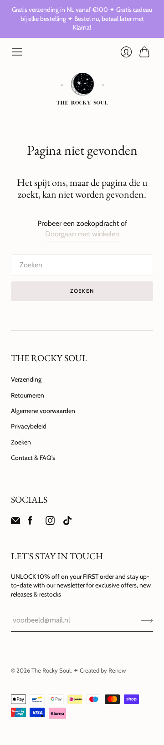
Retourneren (27, 395)
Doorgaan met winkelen (82, 234)
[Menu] (16, 51)
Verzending (26, 379)
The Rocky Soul (51, 670)
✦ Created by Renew (99, 670)
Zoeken (21, 442)
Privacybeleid (28, 426)
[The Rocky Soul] (82, 88)
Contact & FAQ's (33, 458)
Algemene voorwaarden (43, 411)
